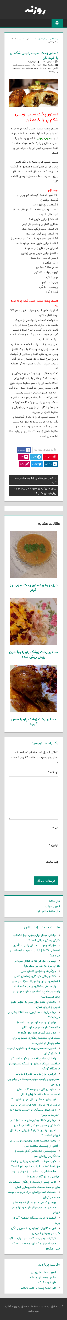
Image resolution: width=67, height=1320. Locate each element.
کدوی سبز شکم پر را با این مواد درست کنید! (35, 480)
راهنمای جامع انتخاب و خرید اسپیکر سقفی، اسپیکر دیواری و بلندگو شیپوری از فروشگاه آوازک (34, 1063)
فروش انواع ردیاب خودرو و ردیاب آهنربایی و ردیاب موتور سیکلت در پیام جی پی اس (34, 1079)
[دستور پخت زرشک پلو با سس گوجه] (33, 712)
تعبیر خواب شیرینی (43, 1272)
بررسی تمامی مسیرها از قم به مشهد (33, 1202)
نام (55, 828)
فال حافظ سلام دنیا (48, 911)
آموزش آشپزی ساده (41, 39)
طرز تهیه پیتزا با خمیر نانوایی (38, 1288)
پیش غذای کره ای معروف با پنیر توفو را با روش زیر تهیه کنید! (35, 491)
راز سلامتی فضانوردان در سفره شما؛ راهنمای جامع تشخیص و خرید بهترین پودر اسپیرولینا (36, 991)
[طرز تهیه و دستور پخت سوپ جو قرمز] (33, 577)
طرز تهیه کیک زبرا (45, 1283)
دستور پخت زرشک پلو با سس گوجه (33, 722)
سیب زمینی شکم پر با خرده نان (38, 68)
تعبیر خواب (53, 906)
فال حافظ (54, 901)
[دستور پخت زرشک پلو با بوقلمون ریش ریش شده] (33, 644)
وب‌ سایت (52, 862)
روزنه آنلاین (54, 39)
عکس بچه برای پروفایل (42, 1278)
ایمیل (53, 845)
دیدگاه (53, 772)
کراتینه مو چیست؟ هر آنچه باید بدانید (32, 1238)
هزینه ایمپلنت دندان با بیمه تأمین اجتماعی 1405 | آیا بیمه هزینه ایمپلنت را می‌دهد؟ (34, 950)
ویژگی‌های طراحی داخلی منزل (38, 971)
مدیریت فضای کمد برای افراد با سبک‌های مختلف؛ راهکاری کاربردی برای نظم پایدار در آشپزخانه (36, 1038)
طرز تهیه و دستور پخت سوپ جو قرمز (34, 587)
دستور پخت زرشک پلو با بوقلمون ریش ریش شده (33, 654)
